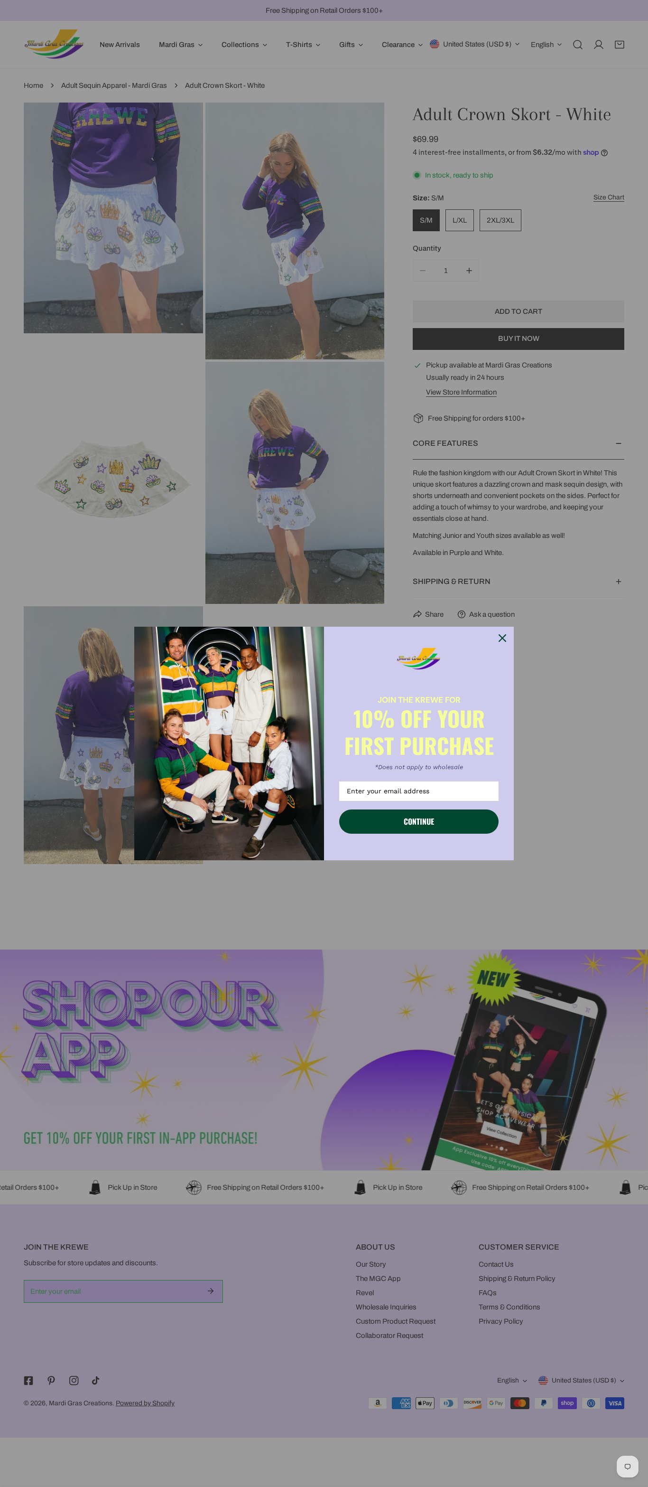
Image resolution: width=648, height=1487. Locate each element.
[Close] (502, 638)
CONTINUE (419, 821)
